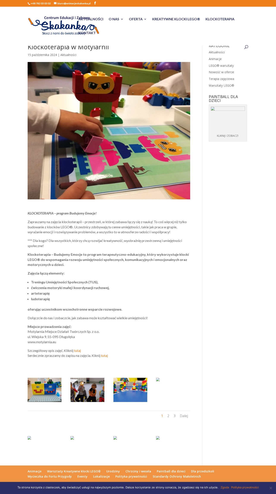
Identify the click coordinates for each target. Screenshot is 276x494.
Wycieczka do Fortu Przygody (50, 476)
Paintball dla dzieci (171, 471)
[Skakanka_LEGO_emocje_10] (72, 439)
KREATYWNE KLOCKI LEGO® (176, 19)
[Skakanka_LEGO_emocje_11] (29, 439)
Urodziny (113, 471)
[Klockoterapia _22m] (130, 402)
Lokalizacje (101, 476)
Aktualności (68, 55)
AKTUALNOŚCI (90, 19)
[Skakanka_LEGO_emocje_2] (158, 381)
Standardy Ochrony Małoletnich (177, 476)
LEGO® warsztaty (221, 66)
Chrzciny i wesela (138, 471)
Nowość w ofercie (221, 72)
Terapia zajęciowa (221, 79)
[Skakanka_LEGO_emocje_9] (115, 439)
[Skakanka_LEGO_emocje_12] (158, 439)
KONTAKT (87, 33)
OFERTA (136, 19)
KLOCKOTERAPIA (219, 19)
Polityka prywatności (131, 476)
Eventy (82, 476)
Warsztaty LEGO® (221, 85)
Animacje (215, 59)
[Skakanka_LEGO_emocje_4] (44, 402)
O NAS (114, 19)
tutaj (77, 350)
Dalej (184, 415)
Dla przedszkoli (202, 471)
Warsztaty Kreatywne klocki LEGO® (74, 471)
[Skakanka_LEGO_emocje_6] (87, 402)
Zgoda (225, 487)
